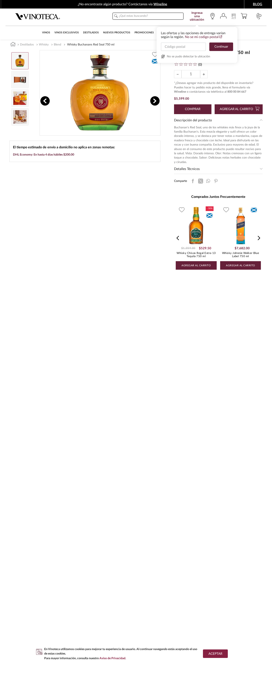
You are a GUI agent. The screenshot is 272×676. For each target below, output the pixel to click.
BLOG (257, 4)
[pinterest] (215, 181)
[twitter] (200, 181)
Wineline (160, 4)
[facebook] (193, 181)
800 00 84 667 (236, 91)
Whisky (44, 44)
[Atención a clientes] (259, 16)
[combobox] (148, 16)
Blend (57, 44)
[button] (178, 238)
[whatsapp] (208, 181)
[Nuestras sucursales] (213, 16)
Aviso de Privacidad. (112, 658)
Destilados (27, 44)
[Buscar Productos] (116, 16)
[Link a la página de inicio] (13, 44)
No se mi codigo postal (202, 37)
